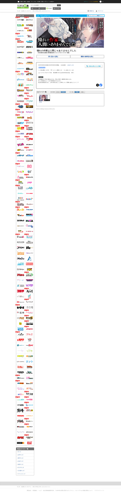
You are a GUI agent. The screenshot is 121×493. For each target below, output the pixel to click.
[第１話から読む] (70, 47)
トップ (34, 8)
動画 (22, 1)
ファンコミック (21, 473)
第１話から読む (53, 56)
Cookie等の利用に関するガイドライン (65, 490)
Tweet (97, 85)
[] (70, 65)
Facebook (100, 85)
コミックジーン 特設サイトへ (96, 15)
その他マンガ (21, 470)
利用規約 (35, 490)
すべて (19, 451)
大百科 (38, 1)
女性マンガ (20, 464)
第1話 (40, 102)
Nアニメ (46, 1)
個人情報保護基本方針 (48, 490)
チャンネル (33, 1)
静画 (25, 1)
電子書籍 (57, 8)
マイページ (100, 11)
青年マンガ (20, 458)
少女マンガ (20, 461)
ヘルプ (40, 490)
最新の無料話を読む (87, 56)
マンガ (49, 8)
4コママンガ (21, 467)
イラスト (42, 8)
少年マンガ (20, 454)
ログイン (86, 1)
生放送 (28, 1)
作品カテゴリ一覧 (22, 449)
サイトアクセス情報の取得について (83, 490)
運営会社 (29, 490)
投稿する (92, 11)
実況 (42, 1)
